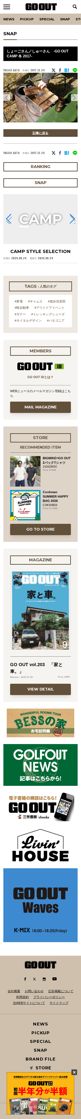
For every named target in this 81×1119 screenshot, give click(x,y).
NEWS (40, 1024)
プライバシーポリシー (49, 997)
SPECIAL (46, 19)
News (8, 19)
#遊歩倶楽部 (56, 301)
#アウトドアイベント (49, 307)
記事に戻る (40, 133)
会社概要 (14, 991)
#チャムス (35, 301)
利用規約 (22, 997)
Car (57, 14)
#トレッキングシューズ (48, 314)
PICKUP (27, 19)
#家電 (19, 301)
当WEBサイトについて (29, 1003)
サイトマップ (59, 1003)
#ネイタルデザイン (28, 320)
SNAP (65, 19)
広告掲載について (60, 991)
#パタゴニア (56, 320)
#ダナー (20, 314)
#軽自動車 (22, 307)
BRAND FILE (40, 1059)
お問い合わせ (34, 991)
